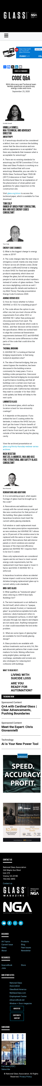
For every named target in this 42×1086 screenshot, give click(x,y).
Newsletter (26, 950)
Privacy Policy (25, 1076)
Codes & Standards (21, 71)
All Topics (5, 941)
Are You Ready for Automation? (21, 686)
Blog (23, 944)
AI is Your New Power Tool (19, 744)
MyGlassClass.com (18, 993)
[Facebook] (9, 923)
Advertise (16, 1008)
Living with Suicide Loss (21, 676)
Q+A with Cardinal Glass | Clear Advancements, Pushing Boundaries (19, 710)
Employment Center (18, 996)
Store (23, 965)
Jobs (3, 968)
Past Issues (26, 947)
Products (25, 941)
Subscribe (5, 1069)
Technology (7, 739)
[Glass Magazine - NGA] (20, 15)
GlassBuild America (18, 989)
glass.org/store (14, 193)
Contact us (7, 883)
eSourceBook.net (17, 1000)
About (4, 950)
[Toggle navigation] (6, 35)
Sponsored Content (11, 702)
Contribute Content (17, 1016)
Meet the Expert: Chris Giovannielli (17, 728)
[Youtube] (3, 923)
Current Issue (7, 944)
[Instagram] (15, 923)
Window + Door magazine (21, 1003)
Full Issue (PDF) (8, 1066)
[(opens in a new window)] (21, 52)
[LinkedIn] (20, 923)
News (3, 947)
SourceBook (6, 965)
